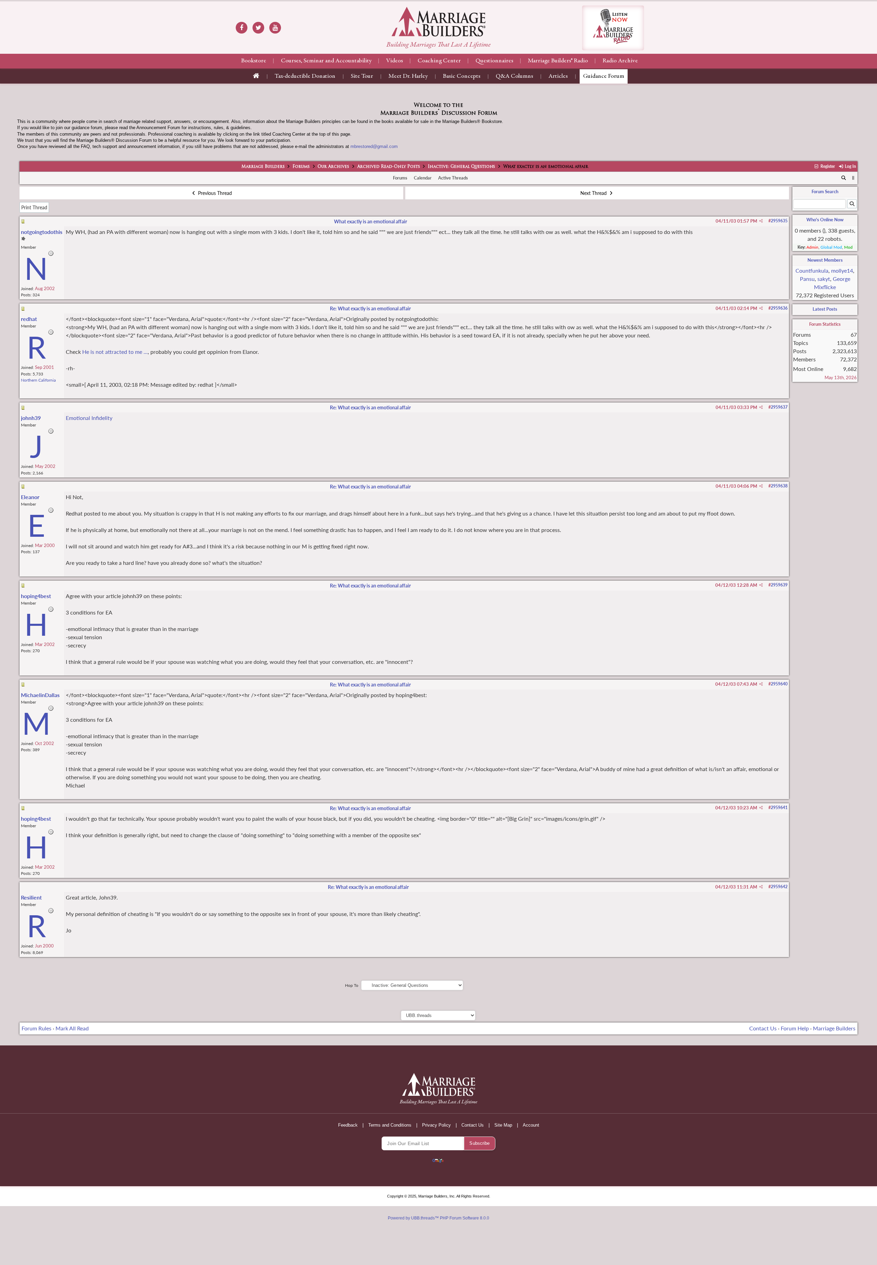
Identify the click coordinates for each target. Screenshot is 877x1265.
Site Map (503, 1125)
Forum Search (825, 191)
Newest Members (825, 260)
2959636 (779, 308)
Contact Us (763, 1028)
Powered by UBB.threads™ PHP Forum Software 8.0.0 (438, 1218)
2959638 (779, 485)
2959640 (779, 683)
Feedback (348, 1125)
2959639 (779, 584)
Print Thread (34, 207)
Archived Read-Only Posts (388, 167)
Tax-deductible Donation (305, 76)
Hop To (351, 985)
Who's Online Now (824, 219)
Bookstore (253, 61)
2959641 (779, 807)
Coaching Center (439, 61)
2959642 (779, 886)
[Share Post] (761, 221)
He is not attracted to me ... (115, 351)
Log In (850, 166)
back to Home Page (438, 22)
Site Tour (362, 76)
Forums (301, 167)
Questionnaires (494, 61)
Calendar (423, 178)
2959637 (779, 407)
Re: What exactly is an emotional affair (370, 308)
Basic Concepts (461, 76)
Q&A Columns (514, 76)
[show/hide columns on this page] (853, 178)
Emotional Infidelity (89, 417)
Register (827, 166)
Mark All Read (72, 1028)
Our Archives (333, 167)
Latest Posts (825, 309)
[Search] (844, 178)
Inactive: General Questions (461, 167)
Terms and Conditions (389, 1125)
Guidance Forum (603, 76)
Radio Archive (620, 61)
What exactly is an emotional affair (370, 221)
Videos (394, 61)
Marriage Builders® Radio (558, 61)
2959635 (779, 220)
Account (531, 1125)
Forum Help (795, 1028)
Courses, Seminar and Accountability (326, 61)
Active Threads (453, 178)
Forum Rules (36, 1028)
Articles (558, 76)
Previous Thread (214, 193)
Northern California (38, 380)
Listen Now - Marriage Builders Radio (613, 28)
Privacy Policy (436, 1125)
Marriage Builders (263, 167)
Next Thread (594, 193)
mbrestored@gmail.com (374, 146)
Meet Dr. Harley (408, 76)
